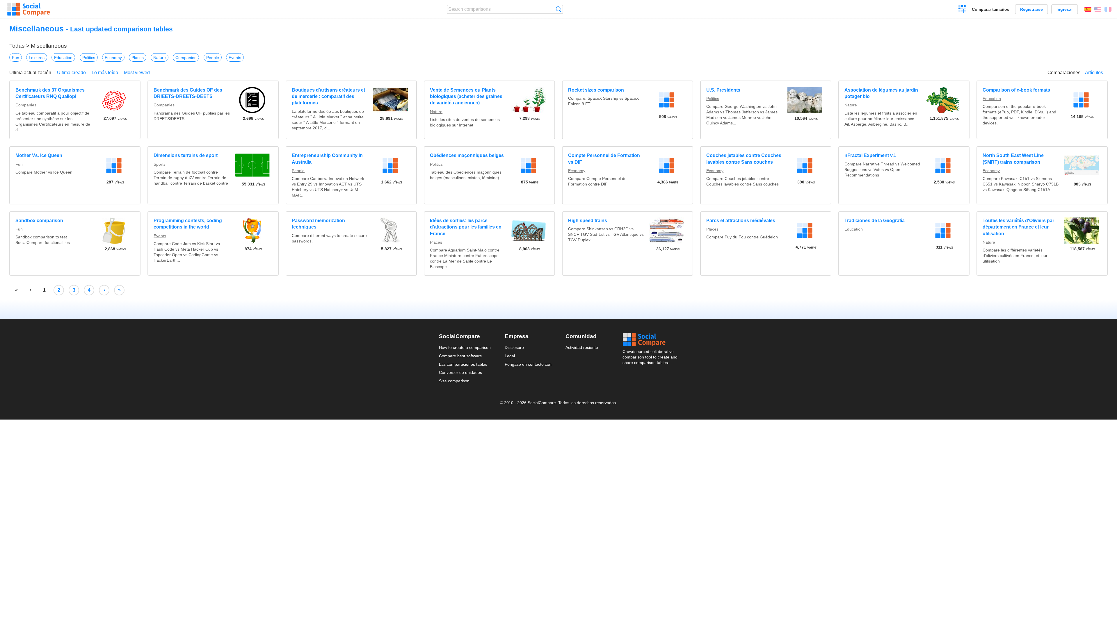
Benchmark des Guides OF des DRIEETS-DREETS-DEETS (188, 93)
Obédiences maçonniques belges (467, 155)
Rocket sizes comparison (596, 90)
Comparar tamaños (990, 9)
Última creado (71, 72)
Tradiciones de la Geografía (874, 220)
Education (63, 57)
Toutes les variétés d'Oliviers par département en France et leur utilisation (1018, 227)
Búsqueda (558, 9)
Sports (160, 164)
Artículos (1094, 72)
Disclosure (514, 347)
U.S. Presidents (723, 90)
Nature (159, 57)
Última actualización (30, 72)
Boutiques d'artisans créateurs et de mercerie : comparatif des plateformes (328, 97)
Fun (15, 57)
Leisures (37, 57)
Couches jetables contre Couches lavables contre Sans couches (743, 158)
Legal (510, 356)
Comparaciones (1063, 72)
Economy (113, 57)
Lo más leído (105, 72)
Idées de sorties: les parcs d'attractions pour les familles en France (465, 227)
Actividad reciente (581, 347)
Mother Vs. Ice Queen (38, 155)
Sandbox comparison (39, 220)
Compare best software (460, 356)
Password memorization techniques (318, 223)
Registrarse (1031, 9)
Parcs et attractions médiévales (740, 220)
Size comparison (454, 381)
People (212, 57)
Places (137, 57)
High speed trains (587, 220)
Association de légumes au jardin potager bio (881, 93)
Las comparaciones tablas (463, 364)
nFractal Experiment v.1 (870, 155)
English (1097, 9)
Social (650, 340)
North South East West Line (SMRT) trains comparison (1013, 158)
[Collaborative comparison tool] (29, 9)
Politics (88, 57)
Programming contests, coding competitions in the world (188, 223)
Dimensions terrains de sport (186, 155)
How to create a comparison (465, 347)
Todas (17, 46)
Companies (185, 57)
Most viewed (137, 72)
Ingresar (1064, 9)
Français (1107, 9)
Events (235, 57)
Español (1087, 9)
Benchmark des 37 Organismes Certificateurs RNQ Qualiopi (50, 93)
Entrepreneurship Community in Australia (327, 158)
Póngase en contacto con (528, 364)
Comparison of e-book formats (1016, 90)
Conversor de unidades (460, 372)
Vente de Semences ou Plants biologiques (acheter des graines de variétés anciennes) (466, 97)
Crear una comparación (962, 10)
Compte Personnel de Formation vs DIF (604, 158)
